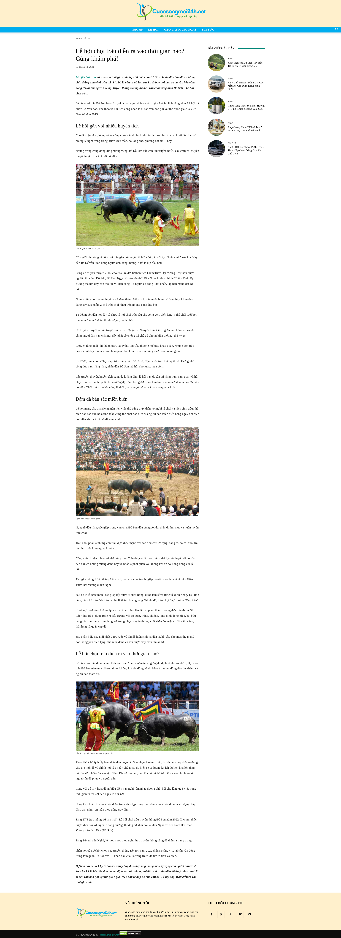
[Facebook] (211, 914)
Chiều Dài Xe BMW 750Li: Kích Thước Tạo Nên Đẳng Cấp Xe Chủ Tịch (246, 150)
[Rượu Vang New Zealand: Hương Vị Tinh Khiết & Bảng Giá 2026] (216, 105)
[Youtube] (249, 914)
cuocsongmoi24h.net (108, 934)
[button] (336, 29)
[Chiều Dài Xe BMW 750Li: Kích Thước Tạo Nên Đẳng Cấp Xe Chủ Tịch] (216, 148)
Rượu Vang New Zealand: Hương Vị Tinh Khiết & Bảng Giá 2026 (246, 107)
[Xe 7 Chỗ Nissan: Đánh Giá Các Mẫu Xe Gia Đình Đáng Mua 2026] (216, 84)
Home (79, 38)
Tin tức (208, 29)
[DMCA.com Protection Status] (130, 934)
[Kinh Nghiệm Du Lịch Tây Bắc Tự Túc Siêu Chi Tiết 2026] (216, 62)
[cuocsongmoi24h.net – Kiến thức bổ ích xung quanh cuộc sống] (170, 13)
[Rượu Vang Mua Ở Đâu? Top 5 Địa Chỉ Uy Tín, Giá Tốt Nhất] (216, 127)
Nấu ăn (137, 29)
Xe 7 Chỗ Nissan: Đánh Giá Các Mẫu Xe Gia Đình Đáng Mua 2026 (246, 85)
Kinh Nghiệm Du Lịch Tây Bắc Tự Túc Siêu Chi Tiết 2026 (245, 64)
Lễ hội (153, 29)
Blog (230, 59)
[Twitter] (230, 914)
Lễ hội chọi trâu (86, 77)
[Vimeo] (240, 914)
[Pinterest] (220, 914)
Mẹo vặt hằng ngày (180, 29)
